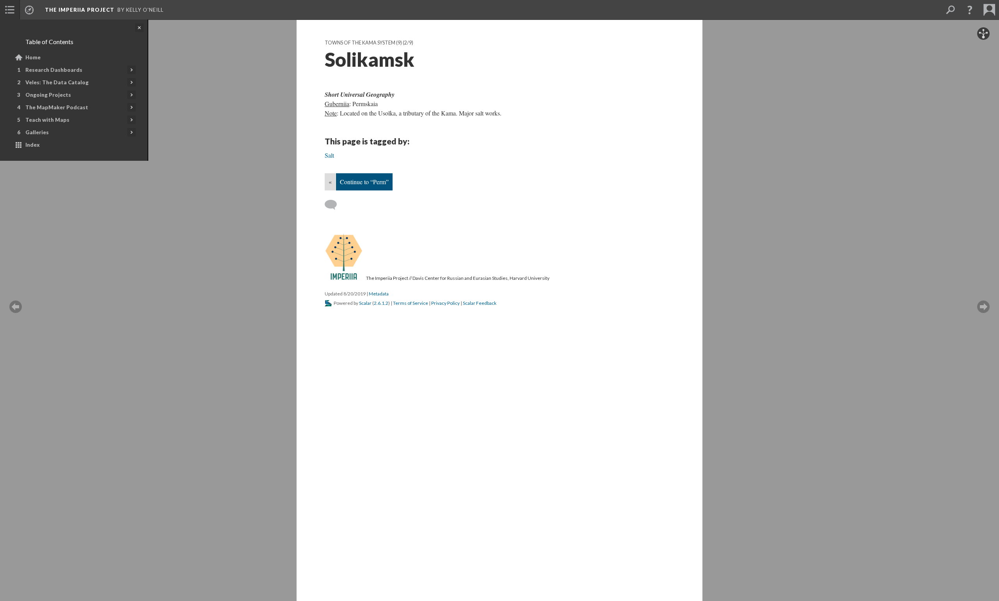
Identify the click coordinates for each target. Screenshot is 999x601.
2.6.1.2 (381, 303)
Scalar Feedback (479, 303)
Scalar (365, 303)
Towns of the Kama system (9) (363, 43)
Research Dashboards (53, 70)
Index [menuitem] (32, 145)
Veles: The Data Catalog (57, 82)
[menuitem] (10, 10)
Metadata (379, 294)
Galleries (37, 132)
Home (33, 57)
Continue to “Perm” (364, 182)
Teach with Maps (47, 120)
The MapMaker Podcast (56, 107)
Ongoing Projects (48, 95)
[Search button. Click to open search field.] (950, 10)
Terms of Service (410, 303)
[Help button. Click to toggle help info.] (969, 10)
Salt (329, 155)
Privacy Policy (445, 303)
